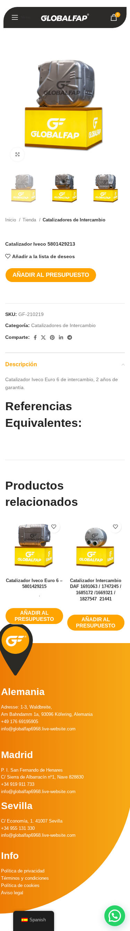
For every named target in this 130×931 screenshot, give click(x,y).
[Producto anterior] (107, 230)
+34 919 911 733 (17, 784)
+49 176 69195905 (19, 721)
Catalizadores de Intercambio (74, 219)
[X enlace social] (43, 337)
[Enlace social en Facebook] (35, 337)
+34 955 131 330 (18, 828)
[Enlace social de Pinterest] (52, 337)
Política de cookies (20, 885)
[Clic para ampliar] (17, 154)
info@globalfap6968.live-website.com (38, 728)
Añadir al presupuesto (50, 275)
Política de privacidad (22, 870)
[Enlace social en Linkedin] (61, 337)
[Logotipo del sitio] (65, 17)
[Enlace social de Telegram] (69, 337)
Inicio (11, 219)
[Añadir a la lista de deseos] (54, 527)
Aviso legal (12, 892)
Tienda (30, 219)
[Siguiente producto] (121, 230)
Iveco (34, 594)
